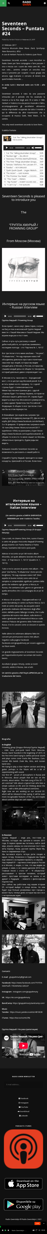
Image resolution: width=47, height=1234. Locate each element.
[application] (23, 147)
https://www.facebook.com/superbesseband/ (21, 434)
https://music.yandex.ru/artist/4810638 (26, 1012)
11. (21, 182)
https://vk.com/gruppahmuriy (18, 997)
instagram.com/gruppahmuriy (25, 991)
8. (16, 173)
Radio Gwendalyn (13, 1219)
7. (21, 170)
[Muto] (33, 147)
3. (21, 159)
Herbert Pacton (16, 54)
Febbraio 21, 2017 (28, 40)
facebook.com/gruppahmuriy (14, 643)
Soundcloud (24, 1111)
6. (15, 167)
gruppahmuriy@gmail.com (20, 977)
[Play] (6, 147)
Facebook (24, 1098)
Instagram (24, 1103)
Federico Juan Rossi (33, 54)
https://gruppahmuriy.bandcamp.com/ (29, 1003)
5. (21, 164)
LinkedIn (24, 1115)
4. (21, 161)
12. (17, 184)
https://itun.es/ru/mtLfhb (20, 1018)
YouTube (24, 1107)
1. (21, 153)
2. (16, 156)
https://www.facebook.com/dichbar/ (28, 421)
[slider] (38, 147)
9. (21, 176)
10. (14, 179)
